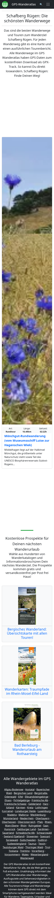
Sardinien (43, 829)
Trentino (25, 851)
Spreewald (12, 840)
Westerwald (27, 858)
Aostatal (29, 789)
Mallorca (23, 814)
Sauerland (8, 832)
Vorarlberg (38, 851)
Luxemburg (44, 811)
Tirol (47, 847)
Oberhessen (9, 822)
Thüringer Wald (34, 847)
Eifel (20, 796)
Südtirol (42, 840)
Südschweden (28, 840)
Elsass (8, 800)
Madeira (12, 814)
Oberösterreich (26, 822)
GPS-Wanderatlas (24, 4)
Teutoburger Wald (13, 847)
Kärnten (20, 807)
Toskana (13, 851)
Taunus (32, 843)
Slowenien (32, 836)
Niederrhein (27, 818)
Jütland (10, 807)
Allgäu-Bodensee (13, 789)
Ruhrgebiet (34, 825)
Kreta (30, 807)
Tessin (41, 843)
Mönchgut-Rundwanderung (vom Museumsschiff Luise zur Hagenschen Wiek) (26, 440)
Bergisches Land (23, 793)
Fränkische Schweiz (15, 804)
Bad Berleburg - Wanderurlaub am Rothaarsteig (27, 749)
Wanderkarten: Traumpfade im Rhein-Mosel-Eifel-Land (27, 691)
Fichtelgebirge (22, 800)
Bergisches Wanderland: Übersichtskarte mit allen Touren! (27, 633)
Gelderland (34, 804)
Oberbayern (42, 818)
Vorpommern (12, 854)
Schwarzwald (44, 832)
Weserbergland (39, 854)
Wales (25, 854)
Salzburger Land (26, 829)
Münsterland (10, 818)
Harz (45, 804)
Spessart (45, 836)
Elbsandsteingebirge (36, 796)
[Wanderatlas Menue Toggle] (48, 4)
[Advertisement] (27, 107)
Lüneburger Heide (25, 811)
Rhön (24, 825)
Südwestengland (16, 843)
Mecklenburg (38, 814)
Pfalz (40, 822)
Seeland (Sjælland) (14, 836)
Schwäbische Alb (25, 832)
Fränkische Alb (40, 800)
